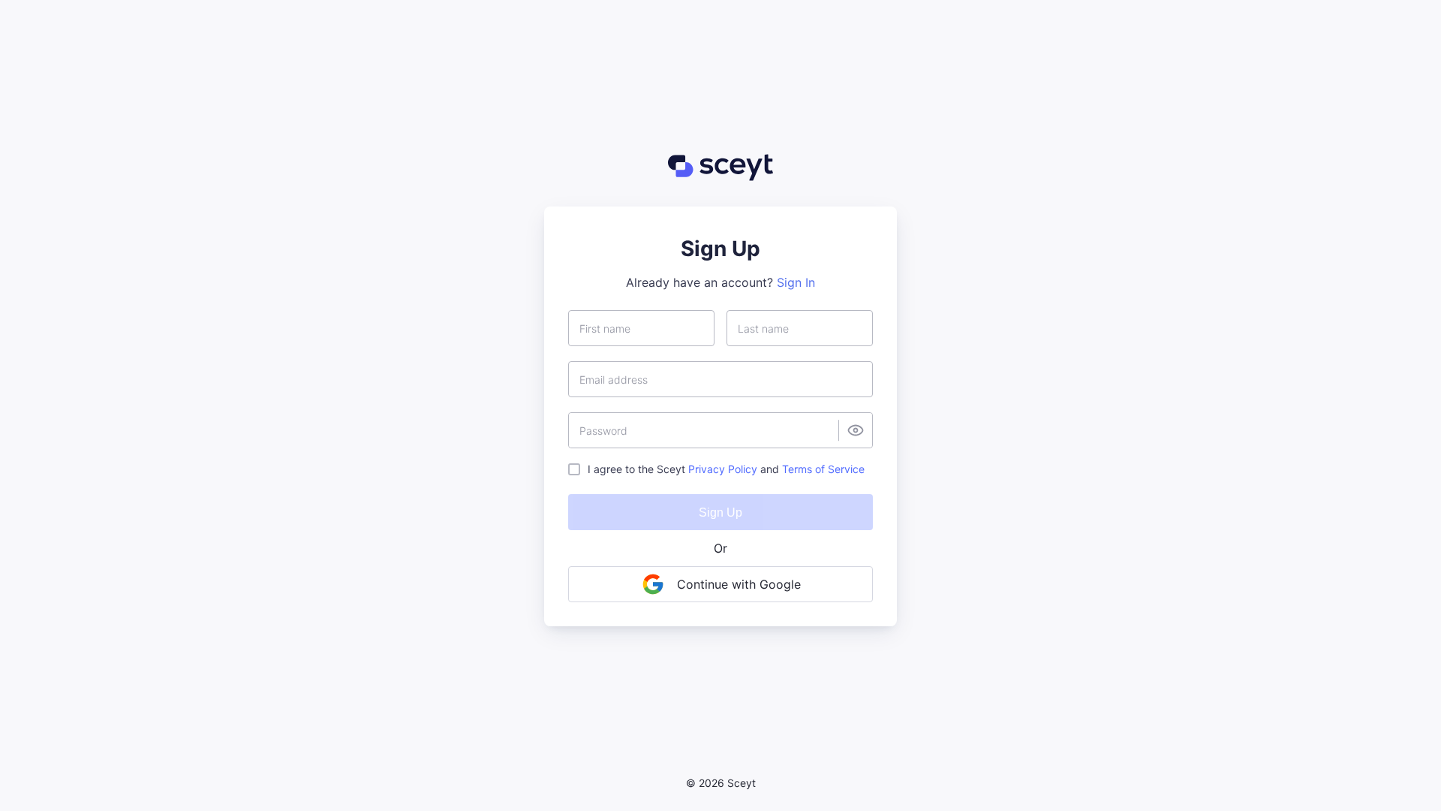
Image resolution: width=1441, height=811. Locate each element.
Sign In (796, 282)
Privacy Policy (722, 469)
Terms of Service (823, 469)
